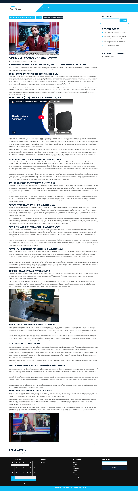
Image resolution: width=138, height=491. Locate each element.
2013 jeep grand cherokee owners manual (115, 36)
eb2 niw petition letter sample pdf (113, 39)
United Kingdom (77, 477)
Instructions (76, 468)
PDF (74, 473)
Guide (39, 17)
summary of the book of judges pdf (89, 444)
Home (43, 8)
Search (107, 16)
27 (23, 475)
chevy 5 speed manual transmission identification (22, 444)
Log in (43, 462)
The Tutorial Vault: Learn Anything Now (22, 17)
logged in (18, 453)
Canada (75, 464)
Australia (75, 462)
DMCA (49, 8)
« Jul (23, 483)
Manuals (75, 470)
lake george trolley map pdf (111, 45)
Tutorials (75, 475)
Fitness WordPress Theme (61, 488)
